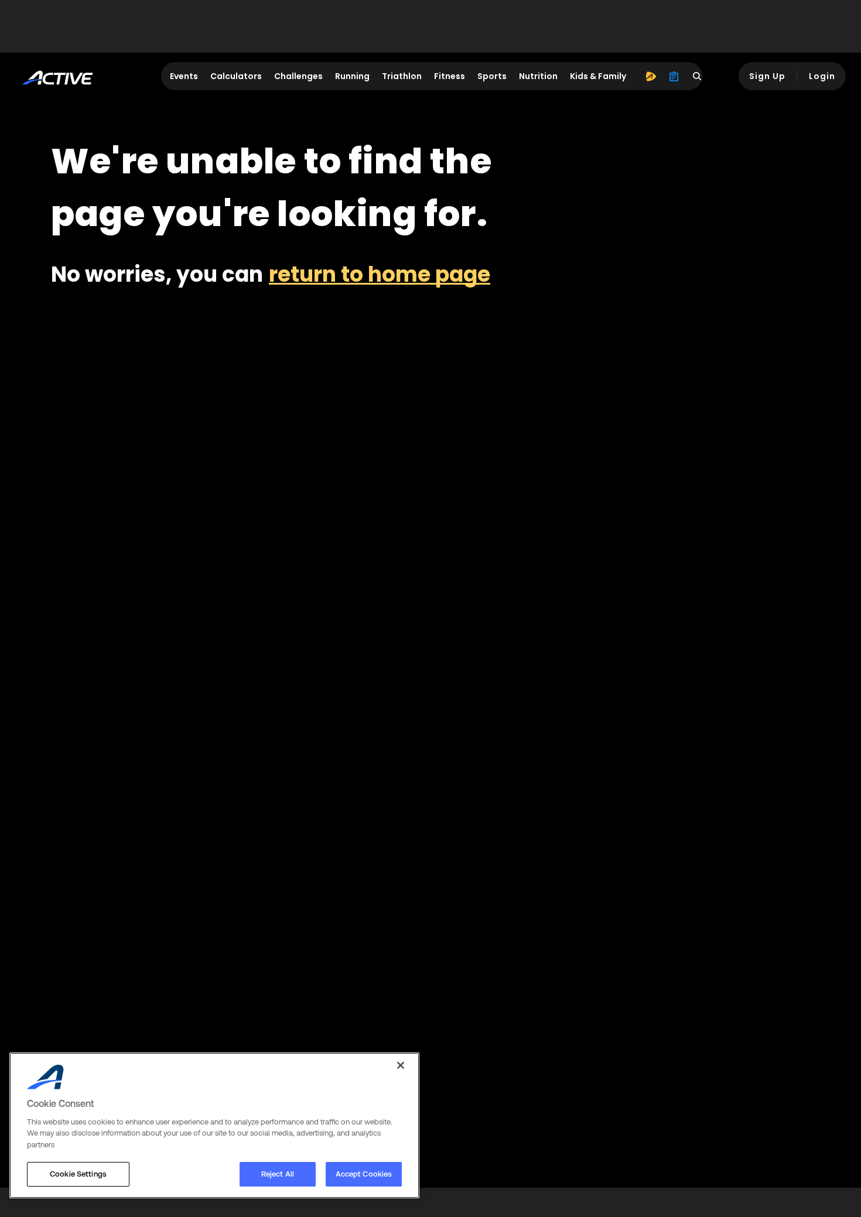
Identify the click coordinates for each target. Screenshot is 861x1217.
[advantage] (650, 76)
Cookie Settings (78, 1174)
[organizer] (674, 76)
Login (822, 76)
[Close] (401, 1065)
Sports (492, 76)
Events (184, 76)
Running (352, 76)
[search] (697, 76)
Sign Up (767, 76)
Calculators (236, 76)
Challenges (298, 76)
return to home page (379, 274)
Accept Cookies (364, 1174)
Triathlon (402, 76)
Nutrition (538, 76)
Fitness (449, 76)
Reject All (277, 1174)
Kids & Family (598, 76)
